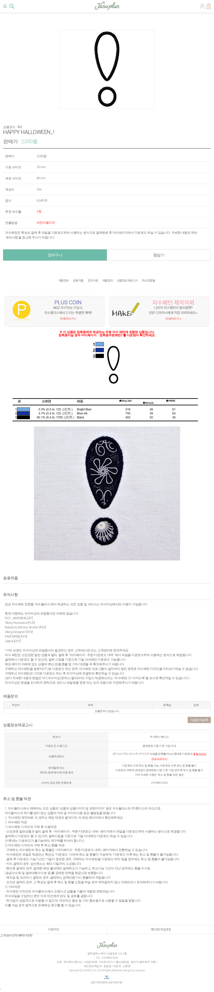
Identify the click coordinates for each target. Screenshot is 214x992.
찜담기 (158, 255)
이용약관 (53, 929)
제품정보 (64, 280)
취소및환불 (148, 280)
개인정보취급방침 (160, 929)
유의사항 (93, 280)
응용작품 (78, 280)
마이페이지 (202, 6)
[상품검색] (11, 6)
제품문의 (107, 280)
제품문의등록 (199, 720)
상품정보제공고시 (127, 280)
